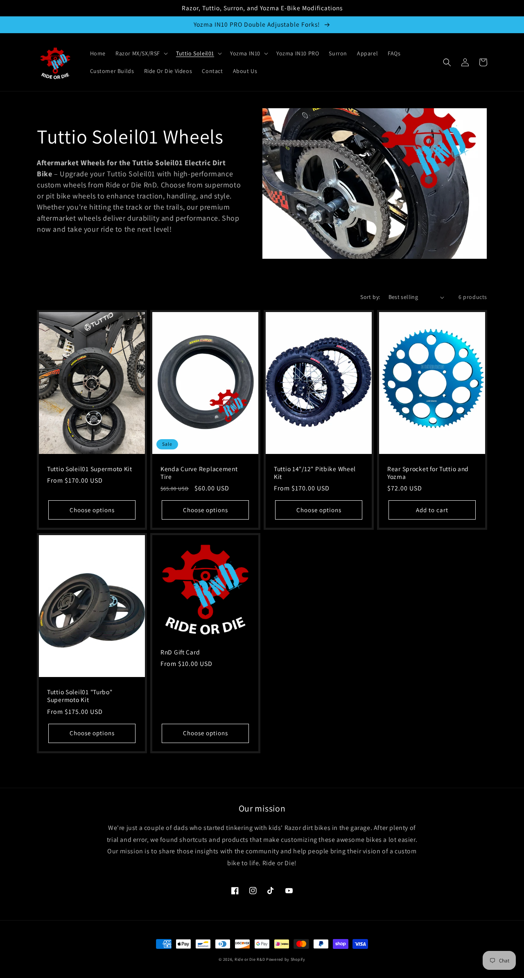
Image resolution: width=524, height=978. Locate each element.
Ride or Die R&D (250, 959)
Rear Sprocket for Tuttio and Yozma (428, 473)
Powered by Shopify (285, 959)
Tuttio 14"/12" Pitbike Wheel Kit (315, 473)
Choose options (92, 510)
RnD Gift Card (180, 652)
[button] (141, 53)
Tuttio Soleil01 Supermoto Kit (89, 469)
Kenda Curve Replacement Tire (199, 473)
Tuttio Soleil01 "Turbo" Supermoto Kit (80, 696)
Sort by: (370, 297)
